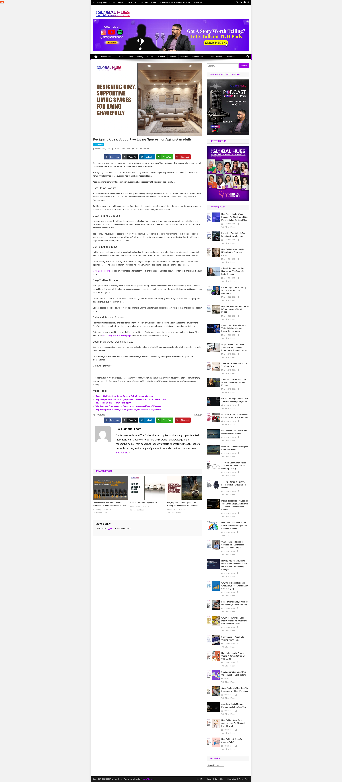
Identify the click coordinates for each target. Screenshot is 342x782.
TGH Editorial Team (122, 149)
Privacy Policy (244, 779)
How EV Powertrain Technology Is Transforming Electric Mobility (235, 309)
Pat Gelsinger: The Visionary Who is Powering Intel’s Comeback (233, 290)
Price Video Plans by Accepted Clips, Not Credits (234, 448)
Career (153, 2)
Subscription (143, 2)
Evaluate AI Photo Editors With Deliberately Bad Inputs (234, 432)
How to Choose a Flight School (144, 503)
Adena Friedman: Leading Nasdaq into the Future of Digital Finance (232, 271)
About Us (121, 2)
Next (197, 414)
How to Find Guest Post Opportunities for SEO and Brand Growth (233, 723)
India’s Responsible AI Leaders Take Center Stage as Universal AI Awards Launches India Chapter (234, 505)
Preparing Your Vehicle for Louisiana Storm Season (233, 234)
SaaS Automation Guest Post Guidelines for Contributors (233, 673)
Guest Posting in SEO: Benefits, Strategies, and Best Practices (234, 689)
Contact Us (132, 2)
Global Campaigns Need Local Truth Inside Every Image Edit (234, 400)
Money (140, 57)
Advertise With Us (166, 2)
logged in (110, 528)
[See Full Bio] (129, 453)
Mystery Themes (147, 779)
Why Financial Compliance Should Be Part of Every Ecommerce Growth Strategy (234, 347)
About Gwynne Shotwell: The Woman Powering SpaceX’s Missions (233, 382)
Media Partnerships (195, 2)
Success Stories (198, 57)
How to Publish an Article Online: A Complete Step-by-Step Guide (233, 656)
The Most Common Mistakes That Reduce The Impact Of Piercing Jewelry (233, 466)
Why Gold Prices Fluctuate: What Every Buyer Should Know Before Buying (234, 586)
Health (150, 57)
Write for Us (180, 2)
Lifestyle (184, 57)
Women (173, 57)
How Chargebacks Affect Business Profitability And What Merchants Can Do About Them (234, 217)
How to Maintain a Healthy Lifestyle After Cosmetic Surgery (232, 252)
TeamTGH (225, 536)
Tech (131, 57)
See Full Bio (122, 452)
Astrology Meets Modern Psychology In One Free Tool (233, 705)
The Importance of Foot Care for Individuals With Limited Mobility (233, 485)
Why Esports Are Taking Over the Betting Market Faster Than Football (182, 504)
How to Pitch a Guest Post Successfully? (232, 740)
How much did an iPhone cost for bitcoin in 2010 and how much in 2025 (109, 504)
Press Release (216, 57)
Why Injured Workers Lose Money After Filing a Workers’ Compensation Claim (234, 621)
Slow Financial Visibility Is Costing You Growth (232, 638)
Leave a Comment (142, 149)
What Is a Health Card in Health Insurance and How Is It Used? (234, 416)
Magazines (106, 57)
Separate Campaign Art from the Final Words (234, 364)
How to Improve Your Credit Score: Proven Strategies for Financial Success (234, 526)
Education (161, 57)
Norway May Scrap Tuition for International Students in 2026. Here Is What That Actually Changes (234, 565)
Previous (100, 414)
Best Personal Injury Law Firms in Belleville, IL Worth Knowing (234, 603)
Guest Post (230, 57)
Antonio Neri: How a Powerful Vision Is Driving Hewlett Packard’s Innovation (234, 328)
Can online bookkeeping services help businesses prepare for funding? (232, 545)
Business (121, 57)
